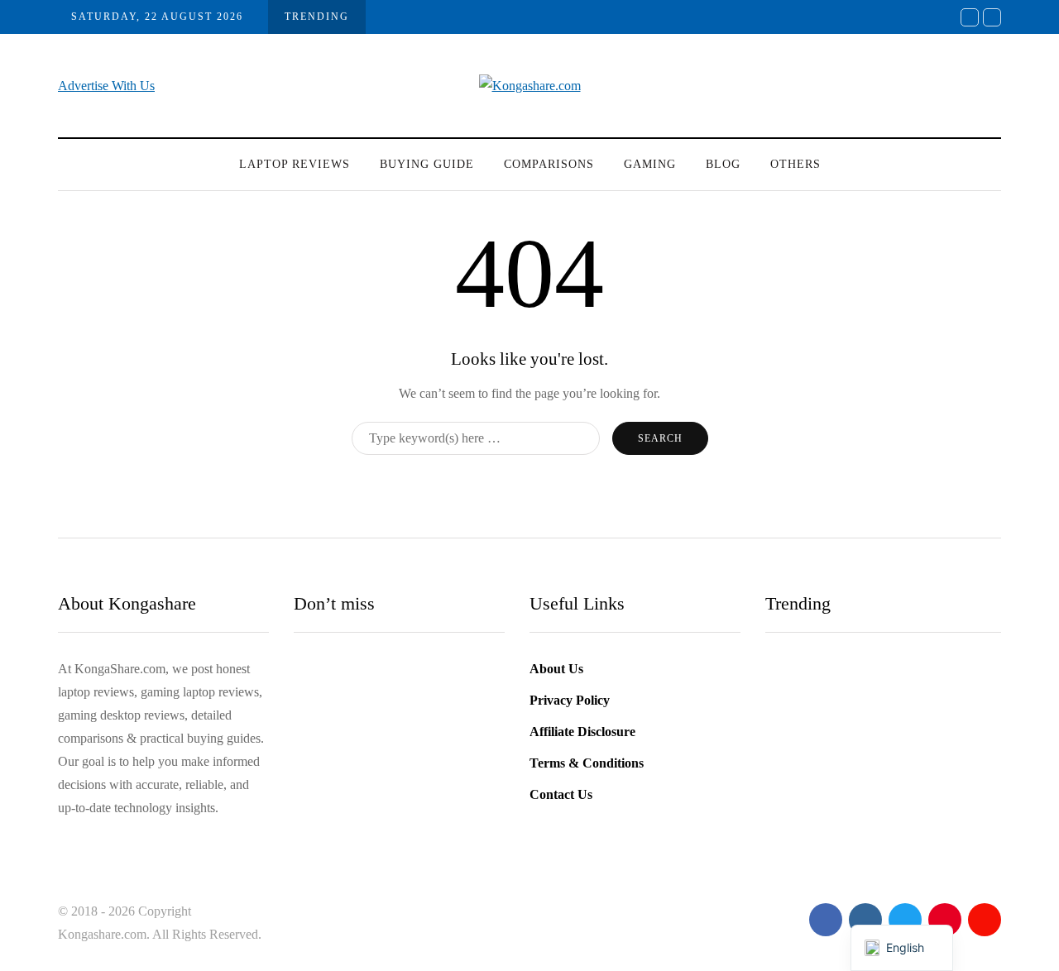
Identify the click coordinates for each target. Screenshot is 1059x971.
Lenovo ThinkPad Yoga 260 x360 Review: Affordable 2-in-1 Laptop (396, 783)
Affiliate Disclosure (582, 732)
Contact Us (561, 794)
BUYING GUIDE (427, 164)
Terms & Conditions (587, 763)
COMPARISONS (549, 164)
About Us (556, 669)
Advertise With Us (106, 86)
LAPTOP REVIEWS (294, 164)
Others (795, 164)
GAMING (650, 164)
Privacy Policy (570, 700)
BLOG (723, 164)
